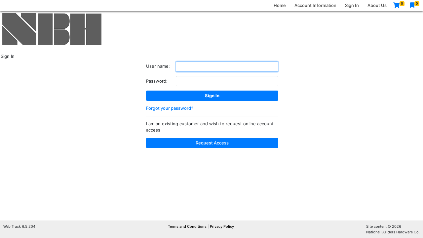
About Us (377, 5)
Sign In (352, 5)
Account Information (315, 5)
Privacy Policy (222, 226)
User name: (158, 66)
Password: (157, 81)
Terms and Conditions (188, 226)
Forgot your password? (169, 108)
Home (280, 5)
